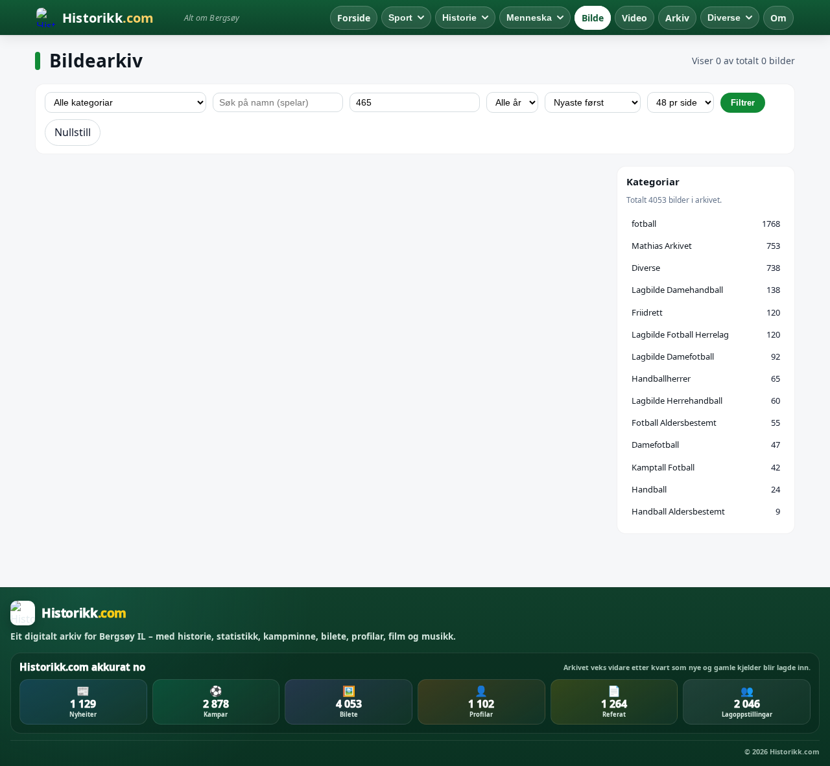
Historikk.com (795, 751)
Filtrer (743, 103)
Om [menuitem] (778, 18)
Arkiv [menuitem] (677, 18)
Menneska (529, 17)
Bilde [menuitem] (593, 18)
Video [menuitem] (634, 18)
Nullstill (72, 132)
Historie (459, 17)
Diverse (724, 17)
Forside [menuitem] (353, 18)
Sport (400, 17)
